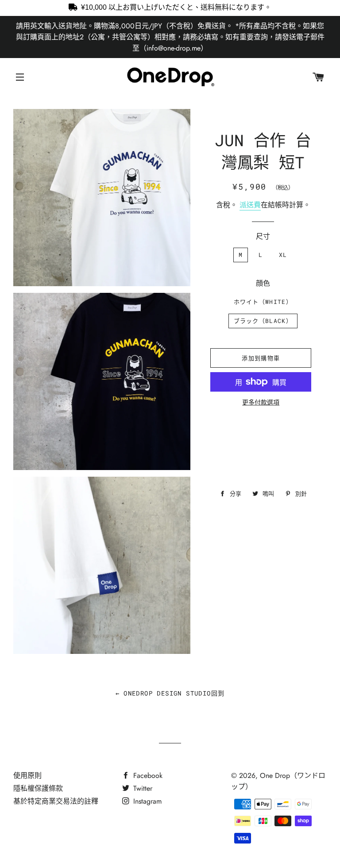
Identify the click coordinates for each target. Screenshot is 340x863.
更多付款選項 (260, 402)
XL (283, 255)
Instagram (146, 801)
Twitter (141, 788)
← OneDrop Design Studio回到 (170, 693)
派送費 (250, 205)
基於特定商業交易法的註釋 (55, 801)
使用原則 (27, 775)
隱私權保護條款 (38, 788)
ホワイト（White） (263, 302)
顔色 (263, 283)
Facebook (146, 775)
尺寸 (263, 236)
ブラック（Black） (263, 321)
